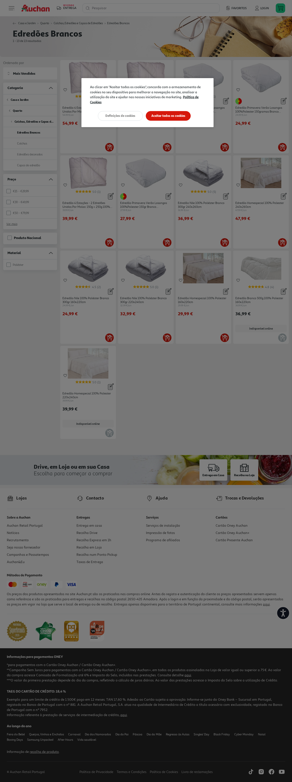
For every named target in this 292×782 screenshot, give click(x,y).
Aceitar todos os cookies (168, 115)
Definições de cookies (120, 115)
